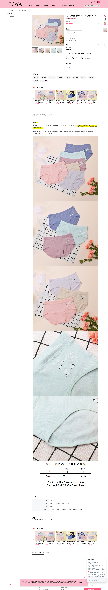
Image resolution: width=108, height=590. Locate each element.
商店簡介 (40, 587)
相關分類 (35, 74)
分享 (69, 67)
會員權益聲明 (64, 587)
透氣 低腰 (91, 77)
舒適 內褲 (60, 77)
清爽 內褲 (83, 77)
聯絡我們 (63, 589)
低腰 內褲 (43, 77)
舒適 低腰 (75, 77)
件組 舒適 (36, 80)
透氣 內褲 (36, 77)
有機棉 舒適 (44, 80)
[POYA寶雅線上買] (16, 4)
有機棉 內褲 (52, 77)
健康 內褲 (68, 77)
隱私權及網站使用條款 (43, 589)
